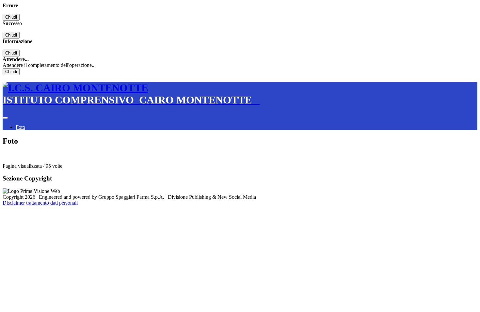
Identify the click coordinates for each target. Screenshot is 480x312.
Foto (20, 127)
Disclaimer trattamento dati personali (40, 203)
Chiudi (11, 17)
